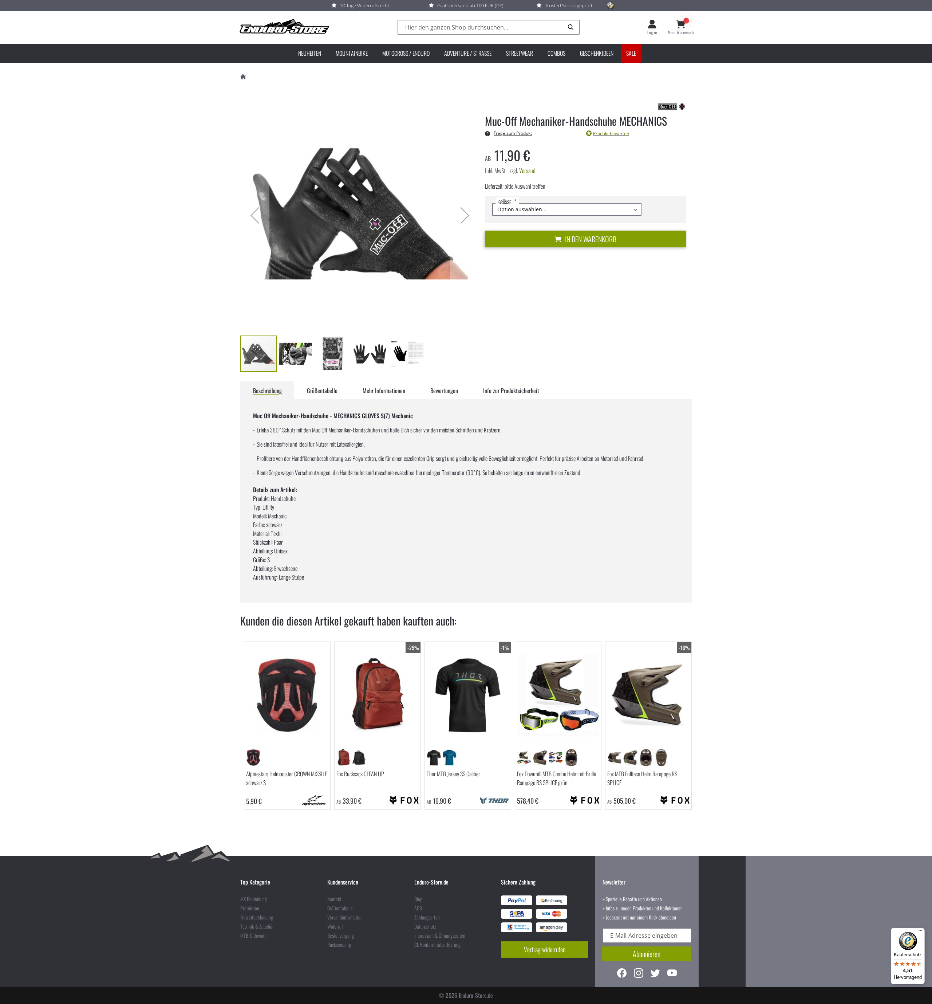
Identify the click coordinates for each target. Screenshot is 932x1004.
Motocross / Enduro (406, 53)
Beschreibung (267, 390)
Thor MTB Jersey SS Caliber (453, 773)
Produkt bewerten (611, 133)
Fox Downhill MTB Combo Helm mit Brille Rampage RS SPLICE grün (556, 778)
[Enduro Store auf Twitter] (655, 974)
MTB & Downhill (254, 935)
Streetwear (519, 53)
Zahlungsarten (427, 917)
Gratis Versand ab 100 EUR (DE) (470, 5)
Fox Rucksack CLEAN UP (360, 773)
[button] (254, 215)
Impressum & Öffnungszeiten (439, 935)
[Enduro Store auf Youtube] (672, 974)
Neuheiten (309, 53)
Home (243, 76)
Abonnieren (646, 953)
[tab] (267, 390)
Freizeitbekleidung (256, 917)
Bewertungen (444, 390)
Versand (527, 170)
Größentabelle (322, 390)
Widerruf (335, 926)
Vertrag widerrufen (544, 949)
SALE (631, 53)
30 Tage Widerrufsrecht (364, 5)
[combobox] (489, 27)
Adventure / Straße (467, 53)
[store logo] (283, 27)
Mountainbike (352, 53)
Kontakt (334, 899)
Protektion (249, 908)
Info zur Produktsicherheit (511, 390)
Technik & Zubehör (257, 926)
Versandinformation (345, 917)
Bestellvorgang (340, 935)
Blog (418, 899)
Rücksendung (339, 944)
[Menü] (920, 932)
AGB (418, 908)
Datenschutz (425, 926)
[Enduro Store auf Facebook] (621, 974)
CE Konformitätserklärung (437, 944)
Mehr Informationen (384, 390)
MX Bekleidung (253, 899)
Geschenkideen (596, 53)
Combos (556, 53)
